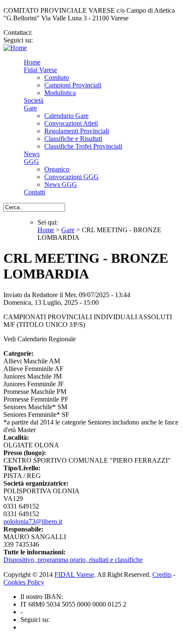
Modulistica (60, 92)
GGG (31, 161)
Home (32, 62)
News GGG (60, 184)
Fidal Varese (40, 69)
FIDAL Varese (74, 574)
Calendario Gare (66, 115)
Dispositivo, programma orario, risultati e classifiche (73, 559)
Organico (56, 169)
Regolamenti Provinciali (76, 131)
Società (33, 100)
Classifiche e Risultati (73, 138)
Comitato (56, 77)
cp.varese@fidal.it (58, 32)
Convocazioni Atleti (71, 123)
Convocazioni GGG (71, 176)
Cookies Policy (23, 582)
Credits (162, 574)
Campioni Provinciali (72, 85)
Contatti (34, 192)
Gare (30, 108)
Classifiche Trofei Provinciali (83, 146)
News (32, 153)
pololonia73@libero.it (32, 521)
